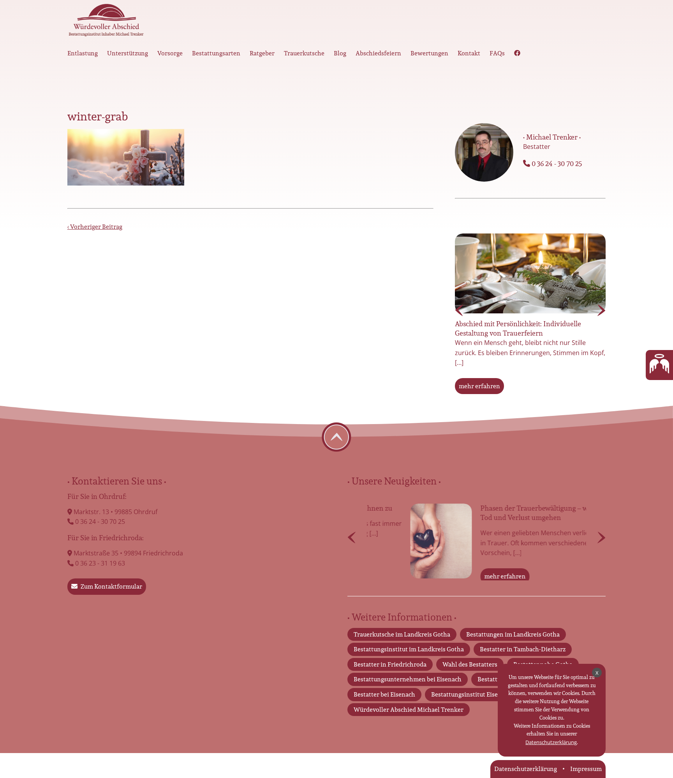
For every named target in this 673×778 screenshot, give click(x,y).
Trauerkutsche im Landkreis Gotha (402, 650)
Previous (459, 310)
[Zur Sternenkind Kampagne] (659, 365)
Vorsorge (170, 53)
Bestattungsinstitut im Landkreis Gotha (409, 665)
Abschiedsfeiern (378, 53)
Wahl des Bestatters (469, 680)
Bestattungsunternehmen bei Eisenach (408, 695)
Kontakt (469, 53)
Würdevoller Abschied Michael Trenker (408, 725)
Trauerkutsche (304, 53)
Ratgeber (262, 53)
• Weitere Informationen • (401, 633)
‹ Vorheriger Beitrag (94, 227)
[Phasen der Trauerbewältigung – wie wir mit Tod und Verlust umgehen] (397, 541)
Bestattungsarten (216, 53)
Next (601, 310)
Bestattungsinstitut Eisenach (471, 710)
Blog (340, 53)
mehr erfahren (479, 386)
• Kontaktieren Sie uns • (116, 481)
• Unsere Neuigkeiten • (394, 481)
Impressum (586, 769)
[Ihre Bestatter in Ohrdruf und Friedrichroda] (106, 22)
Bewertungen (429, 53)
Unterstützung (127, 53)
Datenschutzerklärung (551, 742)
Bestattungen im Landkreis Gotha (513, 650)
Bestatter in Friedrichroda (390, 680)
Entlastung (82, 53)
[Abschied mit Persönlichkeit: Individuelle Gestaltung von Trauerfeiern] (530, 273)
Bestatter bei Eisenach (384, 710)
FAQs (497, 53)
